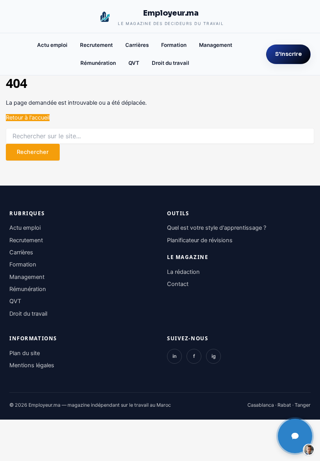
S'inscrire (288, 54)
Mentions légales (31, 365)
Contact (177, 284)
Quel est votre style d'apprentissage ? (216, 227)
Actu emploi (52, 45)
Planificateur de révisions (200, 240)
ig (214, 356)
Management (215, 45)
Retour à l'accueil (28, 117)
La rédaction (183, 271)
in (174, 356)
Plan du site (24, 353)
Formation (174, 45)
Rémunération (98, 63)
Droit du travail (170, 63)
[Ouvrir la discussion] (295, 436)
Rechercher (33, 151)
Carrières (137, 45)
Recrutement (96, 45)
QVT (133, 63)
